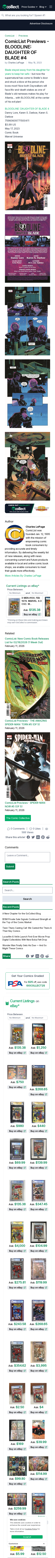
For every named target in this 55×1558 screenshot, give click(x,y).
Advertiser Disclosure (41, 23)
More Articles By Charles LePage (23, 575)
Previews (23, 35)
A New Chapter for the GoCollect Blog (21, 913)
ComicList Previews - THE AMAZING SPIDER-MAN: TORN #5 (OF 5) (26, 722)
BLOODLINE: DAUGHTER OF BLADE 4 (27, 108)
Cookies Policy (31, 1529)
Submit (10, 866)
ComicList (9, 35)
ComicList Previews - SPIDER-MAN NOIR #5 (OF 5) (25, 804)
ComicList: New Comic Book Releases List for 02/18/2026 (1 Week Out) (27, 640)
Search (27, 898)
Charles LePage (16, 62)
